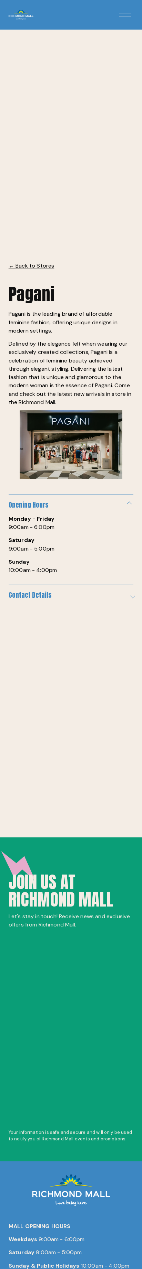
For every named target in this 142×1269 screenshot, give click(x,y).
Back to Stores (31, 265)
